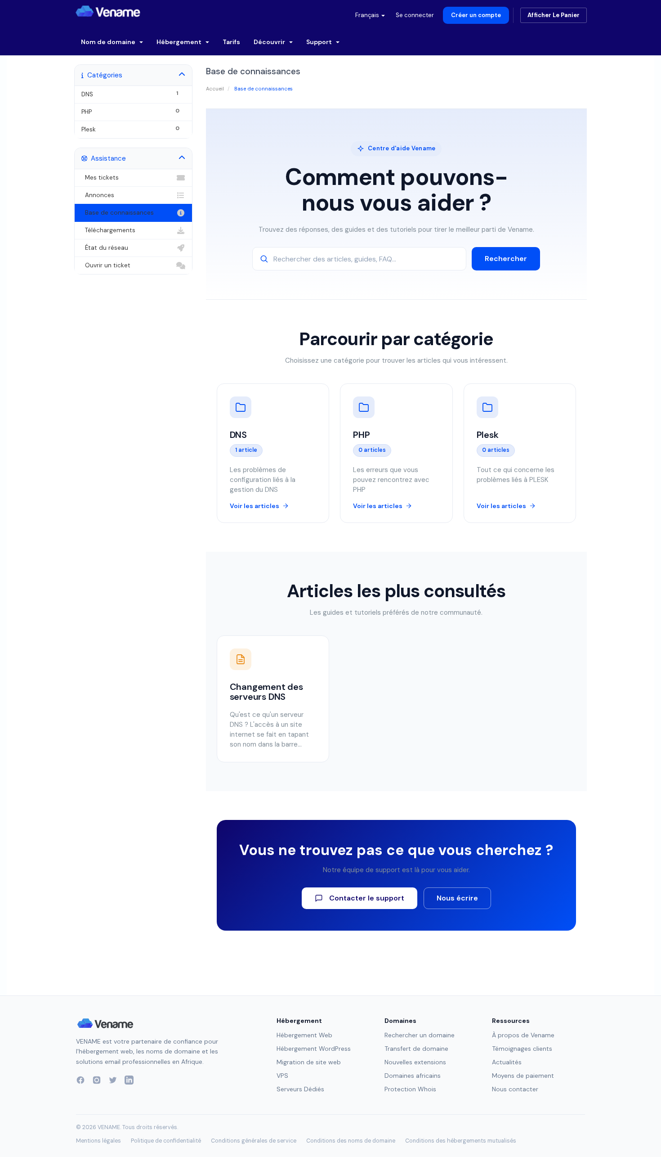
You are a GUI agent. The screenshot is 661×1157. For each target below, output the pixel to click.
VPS (282, 1075)
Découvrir (270, 42)
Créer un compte (476, 15)
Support (319, 42)
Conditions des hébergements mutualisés (460, 1140)
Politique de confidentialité (166, 1140)
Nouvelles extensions (415, 1062)
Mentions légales (98, 1140)
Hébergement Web (304, 1035)
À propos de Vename (523, 1035)
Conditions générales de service (253, 1140)
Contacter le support (366, 898)
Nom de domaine (109, 42)
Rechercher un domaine (419, 1035)
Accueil (215, 89)
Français (367, 15)
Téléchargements (108, 230)
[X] (112, 1080)
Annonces (97, 195)
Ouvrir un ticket (105, 265)
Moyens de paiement (523, 1075)
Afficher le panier (553, 15)
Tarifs (231, 42)
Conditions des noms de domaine (350, 1140)
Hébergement (179, 42)
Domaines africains (412, 1075)
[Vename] (105, 1023)
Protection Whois (410, 1089)
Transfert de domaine (416, 1048)
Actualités (507, 1062)
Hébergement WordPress (314, 1048)
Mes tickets (100, 177)
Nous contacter (515, 1089)
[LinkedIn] (129, 1080)
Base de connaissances (117, 212)
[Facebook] (80, 1080)
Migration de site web (309, 1062)
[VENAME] (108, 11)
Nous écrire (457, 898)
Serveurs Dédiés (300, 1089)
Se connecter (415, 15)
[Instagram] (96, 1080)
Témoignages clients (522, 1048)
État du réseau (104, 248)
